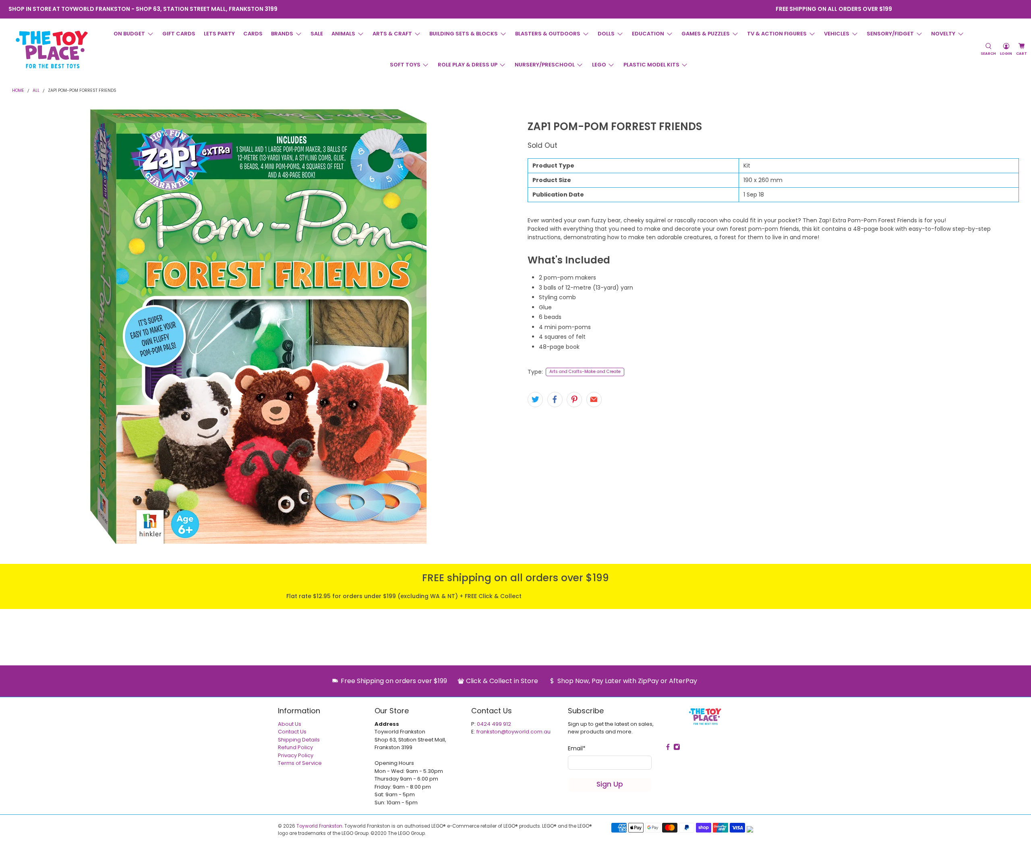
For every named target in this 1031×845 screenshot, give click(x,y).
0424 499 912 (494, 724)
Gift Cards (178, 33)
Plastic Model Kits (651, 64)
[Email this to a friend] (594, 399)
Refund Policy (295, 747)
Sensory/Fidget (890, 33)
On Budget (129, 33)
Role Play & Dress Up (467, 64)
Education (648, 33)
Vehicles (836, 33)
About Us (289, 724)
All (36, 91)
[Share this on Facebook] (555, 399)
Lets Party (219, 33)
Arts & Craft (392, 33)
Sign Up (609, 784)
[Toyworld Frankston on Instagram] (529, 9)
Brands (282, 33)
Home (18, 91)
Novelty (943, 33)
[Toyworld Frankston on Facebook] (519, 9)
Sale (317, 33)
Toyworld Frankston (319, 826)
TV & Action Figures (777, 33)
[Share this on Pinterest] (574, 399)
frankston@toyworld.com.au (513, 731)
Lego (599, 64)
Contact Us (292, 731)
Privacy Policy (295, 755)
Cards (253, 33)
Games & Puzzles (705, 33)
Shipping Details (299, 740)
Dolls (606, 33)
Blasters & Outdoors (547, 33)
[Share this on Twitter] (535, 399)
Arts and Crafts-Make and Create (585, 372)
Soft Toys (405, 64)
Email (577, 748)
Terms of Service (300, 763)
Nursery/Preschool (545, 64)
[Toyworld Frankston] (51, 49)
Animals (343, 33)
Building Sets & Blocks (463, 33)
